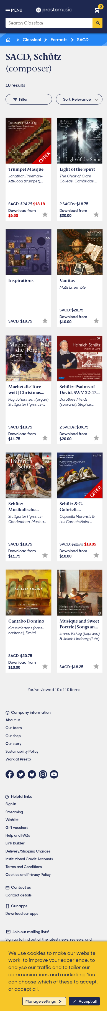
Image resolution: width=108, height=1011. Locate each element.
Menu (16, 10)
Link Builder (15, 843)
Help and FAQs (18, 835)
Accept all (88, 1001)
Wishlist (12, 819)
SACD (82, 40)
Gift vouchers (17, 827)
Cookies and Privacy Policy (28, 874)
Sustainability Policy (22, 751)
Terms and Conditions (24, 866)
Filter (23, 99)
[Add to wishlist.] (45, 214)
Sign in (11, 804)
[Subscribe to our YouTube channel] (55, 774)
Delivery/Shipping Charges (28, 851)
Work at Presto (18, 759)
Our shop (13, 736)
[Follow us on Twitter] (22, 774)
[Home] (8, 40)
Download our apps (22, 913)
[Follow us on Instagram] (44, 774)
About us (13, 720)
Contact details (19, 895)
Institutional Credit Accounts (29, 859)
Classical (31, 40)
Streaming (14, 812)
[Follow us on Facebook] (11, 774)
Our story (13, 743)
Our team (14, 727)
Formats (59, 40)
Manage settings (40, 1001)
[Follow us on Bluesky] (33, 774)
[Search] (97, 23)
